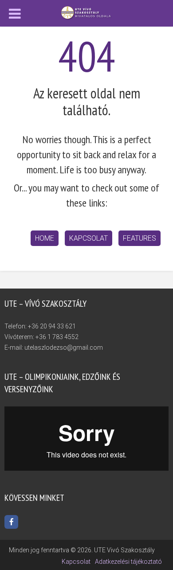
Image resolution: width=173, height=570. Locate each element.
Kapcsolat (88, 238)
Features (139, 238)
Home (44, 238)
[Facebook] (11, 522)
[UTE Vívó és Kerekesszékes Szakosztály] (86, 12)
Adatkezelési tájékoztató (128, 561)
